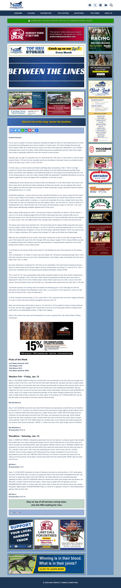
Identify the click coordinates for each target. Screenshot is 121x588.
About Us (108, 13)
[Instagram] (100, 5)
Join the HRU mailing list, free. (46, 505)
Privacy (57, 582)
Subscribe (18, 13)
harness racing (52, 502)
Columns (31, 13)
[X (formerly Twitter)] (95, 5)
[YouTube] (106, 5)
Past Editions (63, 13)
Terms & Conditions (69, 582)
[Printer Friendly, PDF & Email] (46, 512)
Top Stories (94, 13)
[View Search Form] (111, 5)
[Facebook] (90, 5)
